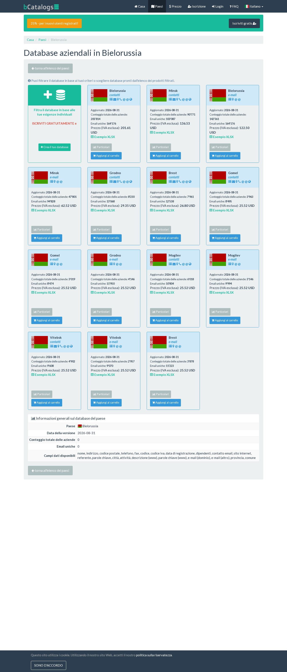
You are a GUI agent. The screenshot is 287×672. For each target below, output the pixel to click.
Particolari (102, 147)
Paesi (158, 6)
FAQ (235, 6)
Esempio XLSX (104, 137)
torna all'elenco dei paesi (51, 68)
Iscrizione (198, 6)
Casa (141, 6)
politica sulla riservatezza (154, 655)
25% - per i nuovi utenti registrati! (54, 23)
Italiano (255, 6)
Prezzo (176, 6)
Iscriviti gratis (242, 23)
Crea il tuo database (55, 147)
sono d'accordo (48, 665)
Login (219, 6)
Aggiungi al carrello (107, 155)
